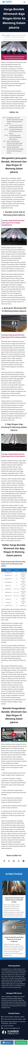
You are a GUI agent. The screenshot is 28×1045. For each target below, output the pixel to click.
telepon (7, 1042)
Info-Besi (8, 35)
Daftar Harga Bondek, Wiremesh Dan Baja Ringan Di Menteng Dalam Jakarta (15, 143)
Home (3, 35)
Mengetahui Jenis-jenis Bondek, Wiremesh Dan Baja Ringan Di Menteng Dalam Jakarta (15, 120)
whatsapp (22, 1042)
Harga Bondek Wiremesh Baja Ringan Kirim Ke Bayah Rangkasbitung (13, 223)
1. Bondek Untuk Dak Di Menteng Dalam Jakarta (16, 126)
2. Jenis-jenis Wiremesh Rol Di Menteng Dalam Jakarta (15, 131)
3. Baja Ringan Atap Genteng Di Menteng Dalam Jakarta (15, 137)
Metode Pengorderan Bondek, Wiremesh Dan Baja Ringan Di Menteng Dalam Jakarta (15, 150)
